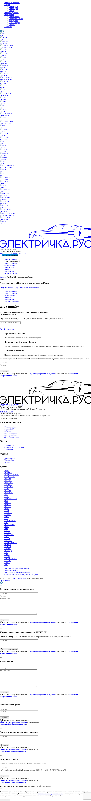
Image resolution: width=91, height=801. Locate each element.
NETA (6, 471)
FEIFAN (7, 515)
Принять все (5, 800)
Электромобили (10, 265)
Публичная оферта (11, 570)
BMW (6, 489)
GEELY (7, 531)
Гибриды (7, 269)
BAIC (6, 537)
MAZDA (7, 479)
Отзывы (12, 25)
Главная (3, 277)
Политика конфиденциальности (16, 568)
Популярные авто (6, 287)
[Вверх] (1, 788)
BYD (6, 553)
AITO (6, 511)
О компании (9, 15)
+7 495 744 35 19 (19, 253)
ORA (6, 501)
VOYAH (7, 547)
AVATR (7, 563)
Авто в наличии (10, 259)
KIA (6, 519)
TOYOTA (8, 513)
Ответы (7, 462)
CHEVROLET (9, 477)
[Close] (1, 585)
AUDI (6, 497)
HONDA (7, 491)
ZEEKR (7, 557)
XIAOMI (7, 561)
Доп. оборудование (11, 301)
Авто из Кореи (10, 267)
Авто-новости (14, 17)
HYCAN (7, 507)
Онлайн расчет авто (12, 3)
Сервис (11, 11)
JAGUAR (8, 481)
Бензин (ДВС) (9, 271)
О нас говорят (14, 23)
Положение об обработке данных (17, 572)
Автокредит (13, 9)
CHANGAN (9, 535)
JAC (6, 495)
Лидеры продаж (19, 287)
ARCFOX (8, 485)
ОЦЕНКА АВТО (11, 273)
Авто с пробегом (10, 263)
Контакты (8, 27)
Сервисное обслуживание (14, 447)
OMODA (7, 545)
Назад (2, 279)
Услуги (7, 5)
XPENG (7, 549)
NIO (6, 529)
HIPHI (6, 527)
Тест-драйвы (13, 21)
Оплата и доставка (11, 13)
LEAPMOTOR (10, 521)
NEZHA (7, 505)
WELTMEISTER (10, 499)
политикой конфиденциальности (50, 794)
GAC (6, 523)
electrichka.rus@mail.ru (8, 418)
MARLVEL (8, 483)
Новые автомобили (32, 287)
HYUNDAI (8, 493)
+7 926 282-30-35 (6, 412)
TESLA (7, 539)
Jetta (6, 565)
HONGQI (8, 551)
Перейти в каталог (7, 329)
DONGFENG (9, 525)
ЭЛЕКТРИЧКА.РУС (18, 578)
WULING (8, 541)
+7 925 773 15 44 (6, 253)
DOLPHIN (8, 473)
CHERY (7, 533)
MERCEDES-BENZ (11, 475)
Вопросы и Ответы (16, 19)
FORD (6, 517)
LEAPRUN (8, 487)
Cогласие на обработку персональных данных (21, 574)
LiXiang (7, 555)
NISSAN (7, 503)
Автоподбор (13, 7)
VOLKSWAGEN (10, 543)
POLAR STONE (10, 559)
